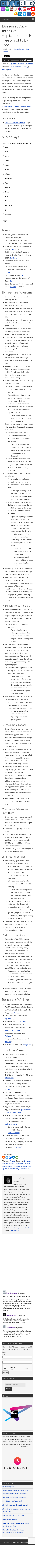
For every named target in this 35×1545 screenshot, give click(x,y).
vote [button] (5, 221)
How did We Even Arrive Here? (12, 1501)
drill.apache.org (11, 1124)
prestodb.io (17, 1147)
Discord (7, 187)
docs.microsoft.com (12, 1030)
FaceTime (8, 205)
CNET (10, 272)
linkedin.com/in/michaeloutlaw (21, 1228)
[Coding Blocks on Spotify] (7, 10)
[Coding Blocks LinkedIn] (20, 15)
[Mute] (25, 60)
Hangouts (8, 179)
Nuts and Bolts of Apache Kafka (13, 1515)
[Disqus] (17, 1263)
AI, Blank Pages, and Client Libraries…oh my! (16, 1505)
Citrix (7, 156)
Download (29, 63)
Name (4, 1355)
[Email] (16, 1157)
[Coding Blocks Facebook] (29, 15)
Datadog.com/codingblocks (15, 122)
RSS (9, 69)
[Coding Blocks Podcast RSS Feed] (16, 15)
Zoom (7, 161)
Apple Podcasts (15, 66)
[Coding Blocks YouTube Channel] (33, 10)
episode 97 (9, 1018)
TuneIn (4, 69)
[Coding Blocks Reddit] (33, 15)
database (11, 1164)
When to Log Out (8, 1487)
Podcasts (12, 1161)
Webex (7, 174)
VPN (6, 152)
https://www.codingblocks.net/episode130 (17, 106)
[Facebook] (10, 1157)
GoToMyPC (9, 214)
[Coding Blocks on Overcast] (16, 10)
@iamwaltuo (14, 1230)
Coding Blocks (27, 1044)
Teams (7, 183)
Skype (7, 165)
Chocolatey (9, 1078)
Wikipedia (8, 1036)
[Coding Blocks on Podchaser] (20, 10)
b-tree (26, 1161)
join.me (7, 210)
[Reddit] (3, 1157)
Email (4, 1360)
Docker (7, 1089)
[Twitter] (6, 1157)
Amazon (17, 1013)
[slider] (29, 60)
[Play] (4, 60)
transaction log (14, 1169)
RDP (6, 147)
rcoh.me (8, 1042)
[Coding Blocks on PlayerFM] (12, 10)
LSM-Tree (13, 1166)
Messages (8, 201)
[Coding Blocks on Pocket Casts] (24, 10)
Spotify (25, 66)
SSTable (6, 1169)
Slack (7, 170)
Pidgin (7, 192)
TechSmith (14, 258)
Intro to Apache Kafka (9, 1519)
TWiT (22, 275)
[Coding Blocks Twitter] (24, 15)
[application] (17, 60)
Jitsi (6, 196)
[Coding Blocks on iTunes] (3, 10)
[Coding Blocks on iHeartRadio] (29, 10)
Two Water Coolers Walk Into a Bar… (14, 1497)
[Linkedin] (13, 1157)
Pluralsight (14, 249)
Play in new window (16, 63)
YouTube (13, 287)
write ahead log (24, 1169)
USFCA (22, 1021)
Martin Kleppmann (22, 1166)
